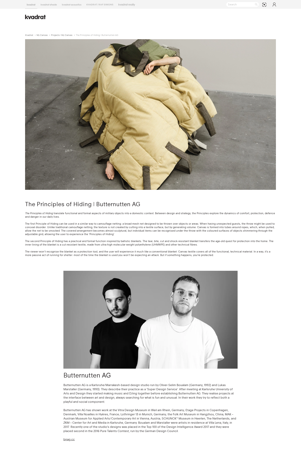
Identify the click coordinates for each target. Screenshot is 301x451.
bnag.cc (69, 439)
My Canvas (42, 35)
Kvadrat (29, 35)
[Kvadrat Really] (127, 4)
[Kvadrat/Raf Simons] (100, 4)
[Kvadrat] (31, 4)
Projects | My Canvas (61, 35)
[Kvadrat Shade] (49, 4)
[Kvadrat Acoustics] (71, 4)
